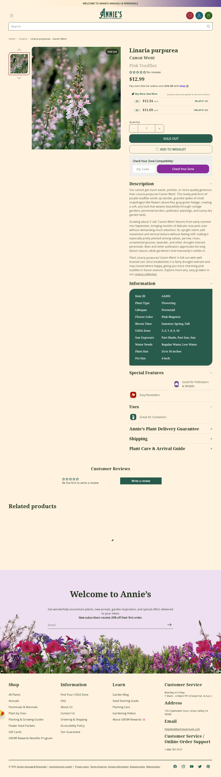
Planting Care (121, 707)
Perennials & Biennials (23, 707)
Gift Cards (15, 732)
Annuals (14, 701)
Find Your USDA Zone (74, 695)
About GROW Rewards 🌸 (129, 719)
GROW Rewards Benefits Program (30, 738)
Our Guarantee (70, 732)
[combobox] (110, 26)
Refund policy (153, 766)
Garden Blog (121, 695)
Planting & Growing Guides (26, 719)
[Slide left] (19, 49)
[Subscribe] (169, 625)
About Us (67, 707)
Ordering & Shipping (74, 719)
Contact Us (68, 713)
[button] (12, 15)
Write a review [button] (141, 481)
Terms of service (98, 766)
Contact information (118, 766)
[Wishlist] (190, 15)
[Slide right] (19, 78)
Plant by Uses (17, 713)
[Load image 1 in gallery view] (19, 63)
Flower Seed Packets (22, 726)
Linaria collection (146, 274)
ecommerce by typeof (60, 766)
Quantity (134, 122)
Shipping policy (137, 766)
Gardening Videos (124, 713)
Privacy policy (82, 766)
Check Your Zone (183, 169)
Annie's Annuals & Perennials (31, 766)
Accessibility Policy (73, 726)
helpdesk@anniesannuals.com (182, 729)
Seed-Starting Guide (126, 701)
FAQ (63, 701)
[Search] (208, 26)
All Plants (15, 695)
